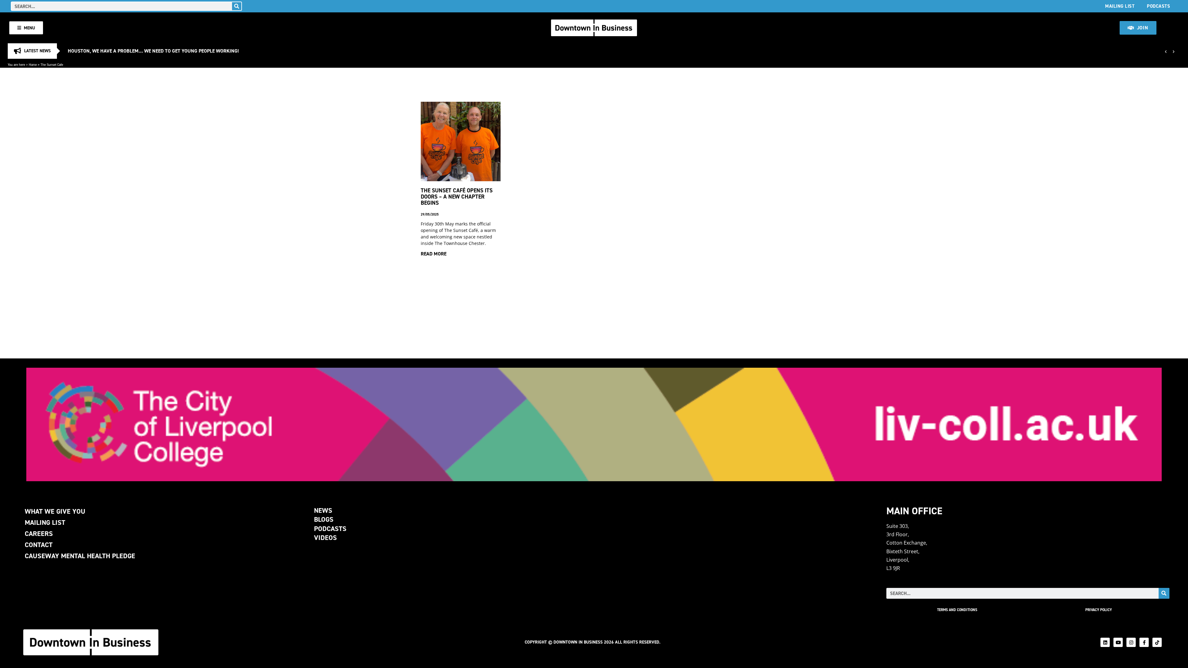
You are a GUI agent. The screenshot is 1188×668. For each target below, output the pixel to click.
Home (33, 64)
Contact (39, 544)
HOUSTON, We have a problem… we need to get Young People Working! (153, 51)
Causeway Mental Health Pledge (80, 555)
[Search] (236, 6)
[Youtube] (1118, 642)
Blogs (324, 519)
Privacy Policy (1098, 609)
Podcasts (1158, 6)
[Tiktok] (1157, 642)
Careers (39, 533)
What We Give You (55, 511)
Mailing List (1119, 6)
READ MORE (433, 253)
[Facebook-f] (1144, 642)
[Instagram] (1131, 642)
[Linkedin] (1105, 642)
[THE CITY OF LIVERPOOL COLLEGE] (594, 424)
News (323, 510)
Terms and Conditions (957, 609)
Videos (325, 537)
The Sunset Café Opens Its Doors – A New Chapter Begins (457, 196)
